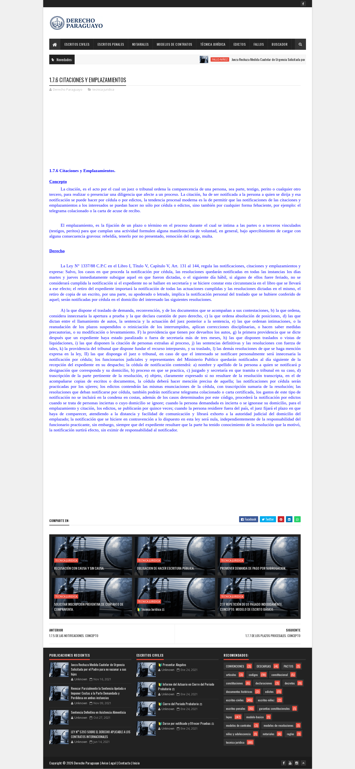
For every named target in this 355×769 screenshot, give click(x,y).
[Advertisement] (218, 23)
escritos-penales (235, 708)
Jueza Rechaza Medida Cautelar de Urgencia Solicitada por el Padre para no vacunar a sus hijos (276, 59)
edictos (269, 691)
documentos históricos (239, 691)
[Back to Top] (303, 763)
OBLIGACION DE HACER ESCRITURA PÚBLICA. (165, 568)
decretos (290, 683)
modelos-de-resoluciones (278, 725)
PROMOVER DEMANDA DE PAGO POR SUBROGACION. (253, 568)
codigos (253, 675)
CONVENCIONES (235, 666)
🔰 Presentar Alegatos (172, 664)
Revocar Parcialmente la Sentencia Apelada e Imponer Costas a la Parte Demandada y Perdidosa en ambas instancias (98, 693)
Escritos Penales (111, 44)
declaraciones (264, 683)
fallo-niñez (205, 59)
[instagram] (296, 763)
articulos (231, 675)
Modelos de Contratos (174, 44)
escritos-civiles (235, 700)
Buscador (279, 44)
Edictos (240, 44)
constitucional (279, 675)
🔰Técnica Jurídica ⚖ (151, 609)
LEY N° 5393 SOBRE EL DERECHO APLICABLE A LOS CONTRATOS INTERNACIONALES (100, 734)
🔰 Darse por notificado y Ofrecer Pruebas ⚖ (186, 723)
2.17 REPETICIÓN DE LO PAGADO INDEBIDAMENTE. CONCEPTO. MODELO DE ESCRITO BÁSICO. (251, 607)
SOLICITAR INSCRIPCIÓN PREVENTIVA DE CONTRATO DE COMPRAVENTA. (88, 607)
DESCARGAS (264, 666)
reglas (290, 734)
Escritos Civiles (77, 44)
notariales (268, 734)
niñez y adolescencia (238, 734)
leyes (229, 717)
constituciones (234, 683)
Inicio (136, 762)
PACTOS (288, 666)
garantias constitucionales (274, 708)
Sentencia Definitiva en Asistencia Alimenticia (98, 712)
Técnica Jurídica (213, 44)
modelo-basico (255, 717)
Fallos (259, 44)
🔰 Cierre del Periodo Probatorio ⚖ (180, 703)
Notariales (140, 44)
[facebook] (303, 3)
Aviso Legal (108, 762)
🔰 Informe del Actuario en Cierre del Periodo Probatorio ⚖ (186, 686)
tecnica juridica (103, 89)
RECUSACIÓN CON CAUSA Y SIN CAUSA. (79, 568)
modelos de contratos (238, 725)
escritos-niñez (266, 700)
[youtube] (290, 763)
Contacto (124, 762)
